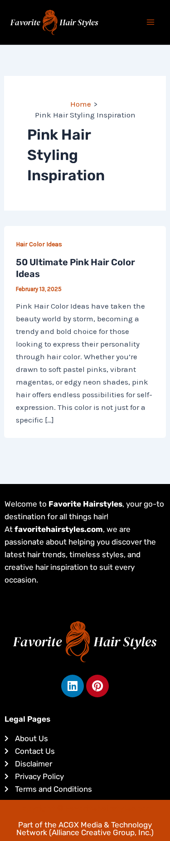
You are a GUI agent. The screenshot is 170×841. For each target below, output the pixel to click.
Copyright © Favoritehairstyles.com (85, 808)
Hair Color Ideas (39, 244)
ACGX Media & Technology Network (84, 828)
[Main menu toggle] (151, 22)
